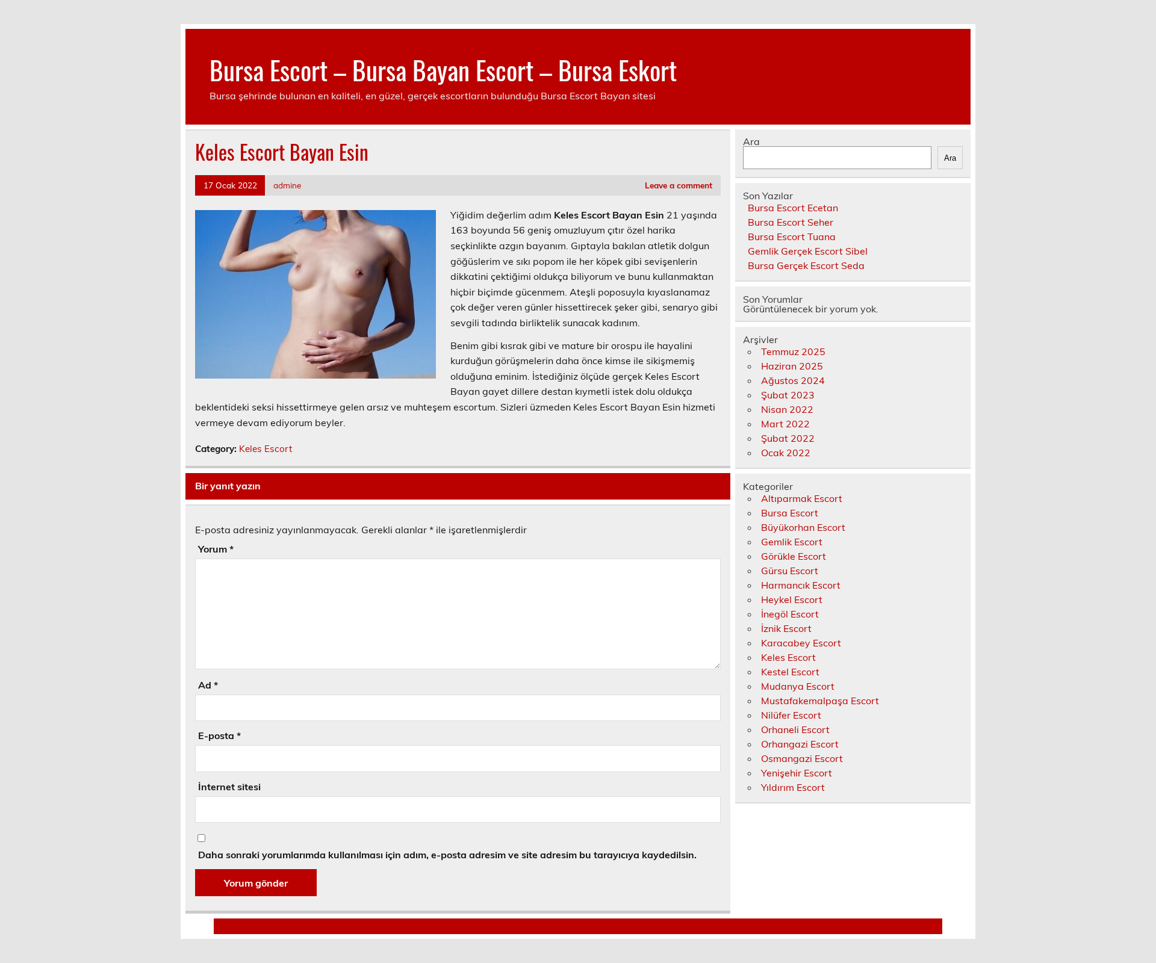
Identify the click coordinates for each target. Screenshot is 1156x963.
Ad (208, 685)
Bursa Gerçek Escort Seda (806, 265)
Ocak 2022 (785, 453)
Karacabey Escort (801, 643)
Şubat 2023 (788, 395)
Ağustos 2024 (793, 380)
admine (287, 185)
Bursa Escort (789, 513)
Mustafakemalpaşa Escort (820, 701)
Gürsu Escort (789, 571)
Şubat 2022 (788, 438)
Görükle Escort (793, 556)
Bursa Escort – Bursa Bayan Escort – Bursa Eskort (443, 69)
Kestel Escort (790, 672)
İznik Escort (786, 628)
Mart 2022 (785, 424)
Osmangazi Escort (802, 758)
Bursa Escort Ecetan (793, 208)
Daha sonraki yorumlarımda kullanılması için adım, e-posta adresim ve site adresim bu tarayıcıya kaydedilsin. (447, 854)
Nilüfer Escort (791, 715)
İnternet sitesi (229, 786)
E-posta (219, 735)
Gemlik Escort (791, 542)
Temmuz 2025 (793, 351)
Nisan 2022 (787, 409)
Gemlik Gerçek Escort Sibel (808, 251)
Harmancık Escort (801, 585)
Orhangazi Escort (800, 744)
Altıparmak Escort (801, 498)
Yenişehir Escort (796, 773)
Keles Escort (265, 448)
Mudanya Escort (797, 686)
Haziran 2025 (792, 366)
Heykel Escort (791, 599)
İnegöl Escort (790, 614)
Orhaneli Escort (795, 729)
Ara (751, 141)
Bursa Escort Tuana (792, 237)
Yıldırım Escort (793, 787)
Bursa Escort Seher (790, 222)
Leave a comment (678, 185)
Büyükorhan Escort (803, 527)
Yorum (216, 549)
